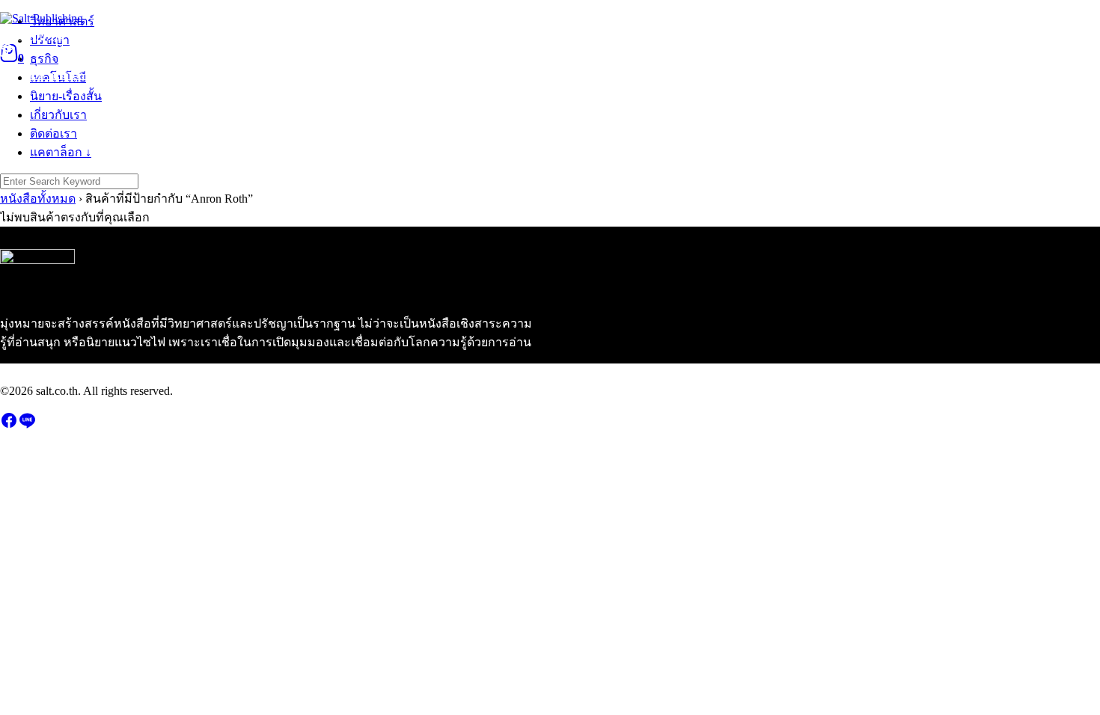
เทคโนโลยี (205, 34)
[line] (27, 425)
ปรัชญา (99, 34)
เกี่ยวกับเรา (363, 34)
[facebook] (9, 425)
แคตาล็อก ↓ (500, 34)
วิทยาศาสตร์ (32, 34)
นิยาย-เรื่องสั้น (284, 34)
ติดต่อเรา (430, 34)
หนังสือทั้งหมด (38, 198)
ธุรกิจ (148, 34)
